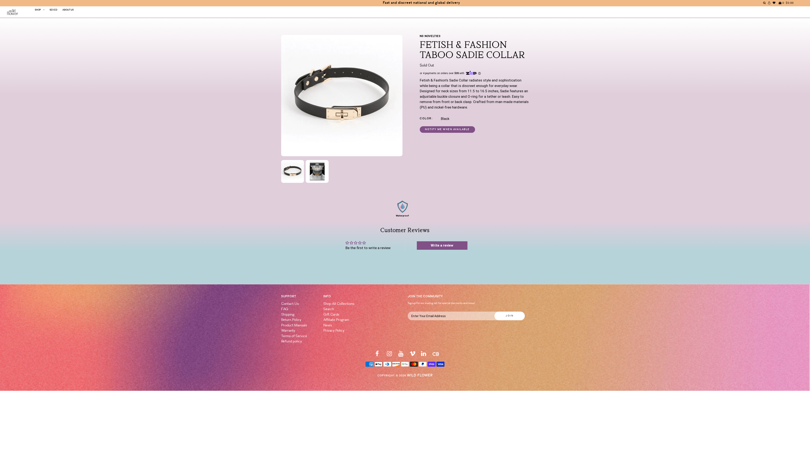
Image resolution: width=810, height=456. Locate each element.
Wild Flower (420, 375)
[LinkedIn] (423, 355)
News (327, 325)
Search (328, 309)
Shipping (287, 314)
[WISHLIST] (774, 2)
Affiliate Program (336, 320)
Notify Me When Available (447, 129)
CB (435, 354)
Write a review (442, 245)
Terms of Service (294, 336)
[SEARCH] (764, 2)
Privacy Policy (333, 330)
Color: (426, 118)
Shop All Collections (338, 304)
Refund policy (291, 341)
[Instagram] (389, 355)
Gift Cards (331, 314)
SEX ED (53, 10)
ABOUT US (68, 10)
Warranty (288, 330)
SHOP (38, 10)
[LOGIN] (769, 2)
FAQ (284, 309)
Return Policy (291, 320)
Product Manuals (294, 325)
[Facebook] (377, 355)
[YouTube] (400, 355)
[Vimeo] (413, 355)
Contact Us (290, 304)
